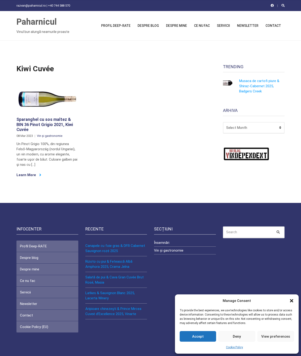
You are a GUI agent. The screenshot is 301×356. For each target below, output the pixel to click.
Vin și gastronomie (49, 136)
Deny (237, 336)
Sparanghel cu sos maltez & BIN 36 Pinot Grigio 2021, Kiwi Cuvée (44, 124)
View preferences (275, 336)
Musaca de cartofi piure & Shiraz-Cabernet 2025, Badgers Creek (259, 86)
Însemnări (161, 243)
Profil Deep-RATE (116, 26)
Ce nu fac (202, 26)
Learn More (26, 175)
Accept (198, 336)
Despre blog (148, 26)
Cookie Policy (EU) (34, 327)
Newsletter (247, 26)
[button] (291, 300)
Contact (273, 26)
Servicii (223, 26)
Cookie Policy (234, 347)
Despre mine (176, 26)
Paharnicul (36, 22)
